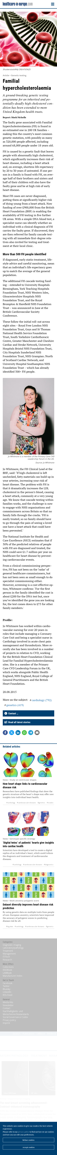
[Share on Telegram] (30, 732)
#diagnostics (48, 864)
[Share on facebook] (5, 732)
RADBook (7, 969)
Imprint (6, 1022)
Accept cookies (29, 1147)
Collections (8, 966)
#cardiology (10, 802)
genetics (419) (15, 705)
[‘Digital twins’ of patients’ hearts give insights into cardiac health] (28, 823)
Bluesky (6, 989)
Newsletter (8, 1005)
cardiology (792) (42, 700)
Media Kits (8, 1002)
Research (7, 959)
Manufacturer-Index (12, 975)
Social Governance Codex (15, 1017)
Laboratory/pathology (13, 947)
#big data (9, 926)
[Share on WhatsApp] (24, 732)
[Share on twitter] (11, 732)
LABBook (7, 972)
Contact (6, 1008)
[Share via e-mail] (37, 732)
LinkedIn (7, 991)
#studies (50, 802)
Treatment (8, 950)
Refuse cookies (28, 1140)
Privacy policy (9, 1020)
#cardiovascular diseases (26, 802)
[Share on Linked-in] (17, 732)
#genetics (41, 802)
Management (9, 953)
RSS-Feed (7, 994)
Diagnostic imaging (12, 944)
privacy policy (23, 1132)
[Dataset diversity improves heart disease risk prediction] (28, 885)
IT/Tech (6, 956)
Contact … (12, 713)
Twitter (6, 986)
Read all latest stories (18, 722)
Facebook (7, 983)
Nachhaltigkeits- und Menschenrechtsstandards (16, 1013)
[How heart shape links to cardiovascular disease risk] (28, 764)
